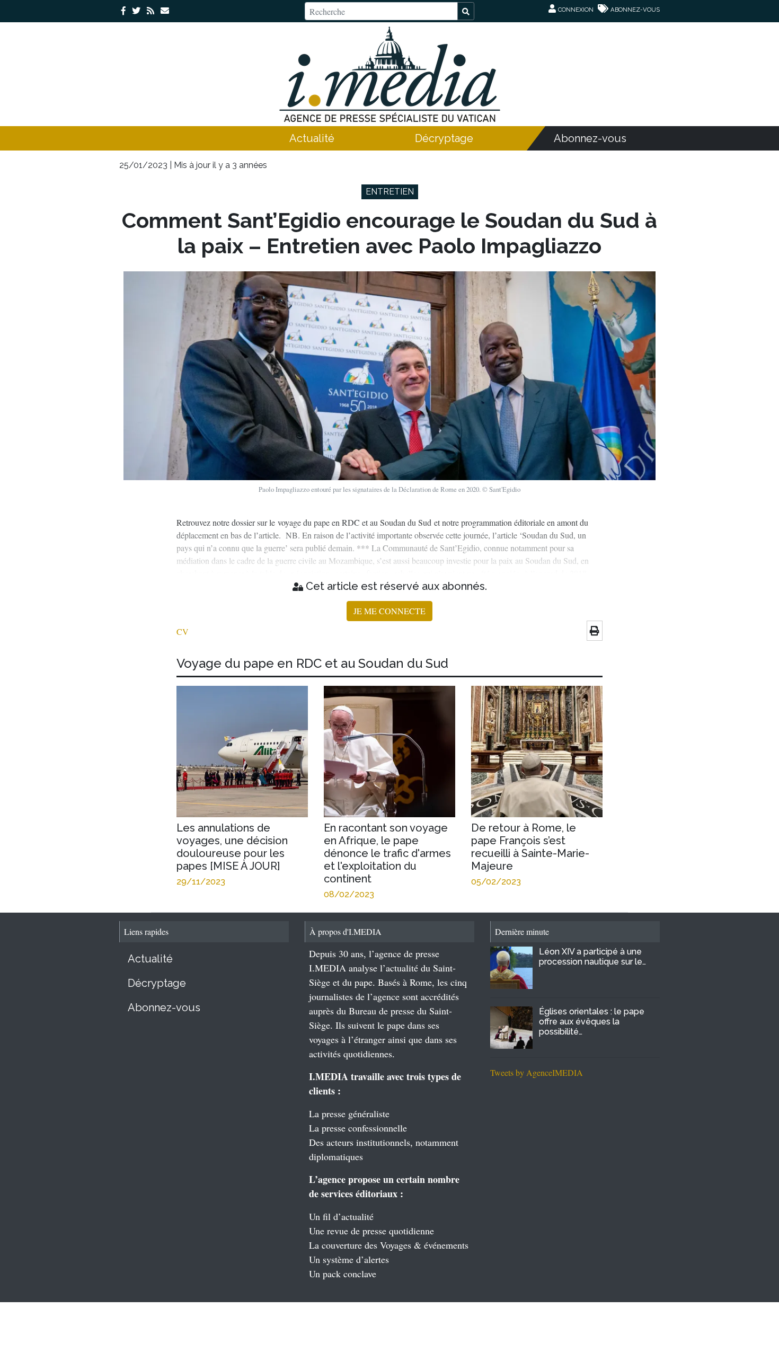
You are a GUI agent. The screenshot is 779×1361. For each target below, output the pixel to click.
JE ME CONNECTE (389, 610)
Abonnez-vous (590, 138)
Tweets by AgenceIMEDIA (536, 1072)
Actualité (311, 138)
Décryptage (444, 138)
